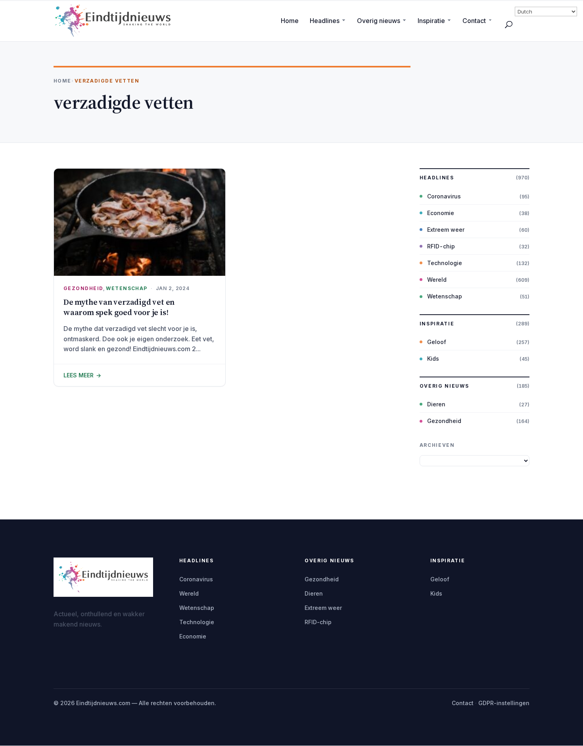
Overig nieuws (378, 21)
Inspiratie (431, 21)
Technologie (444, 263)
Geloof (436, 341)
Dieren (436, 404)
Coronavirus (444, 196)
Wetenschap (126, 288)
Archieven (437, 445)
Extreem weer (445, 229)
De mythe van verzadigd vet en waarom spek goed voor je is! (119, 307)
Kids (433, 358)
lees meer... (139, 375)
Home (290, 21)
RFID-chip (441, 246)
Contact (474, 21)
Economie (440, 213)
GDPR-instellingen (503, 703)
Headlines (324, 21)
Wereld (437, 279)
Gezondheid (83, 288)
